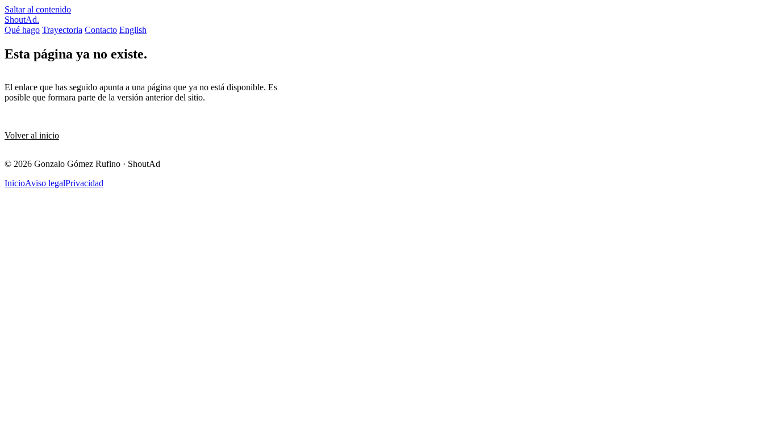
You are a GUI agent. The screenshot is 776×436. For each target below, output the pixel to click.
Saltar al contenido (38, 9)
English (133, 30)
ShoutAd (22, 19)
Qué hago (22, 30)
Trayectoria (62, 30)
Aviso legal (45, 183)
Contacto (101, 30)
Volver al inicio (32, 135)
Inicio (15, 183)
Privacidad (84, 183)
